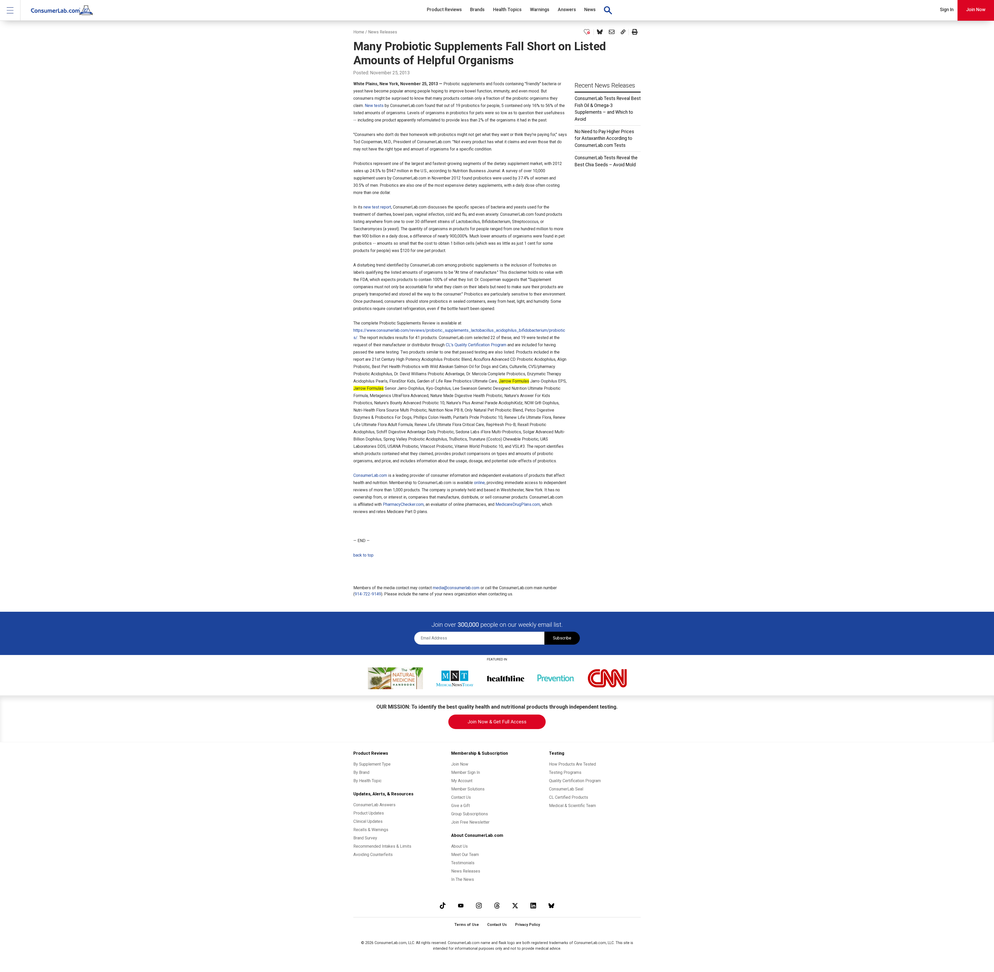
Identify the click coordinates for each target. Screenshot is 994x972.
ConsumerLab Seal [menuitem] (566, 789)
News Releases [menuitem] (465, 871)
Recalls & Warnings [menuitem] (370, 829)
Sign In (947, 9)
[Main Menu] (10, 10)
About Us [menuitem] (459, 846)
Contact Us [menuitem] (461, 797)
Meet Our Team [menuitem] (465, 854)
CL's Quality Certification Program (476, 344)
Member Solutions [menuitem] (468, 789)
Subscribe (562, 638)
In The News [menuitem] (462, 879)
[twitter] (515, 905)
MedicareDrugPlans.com (517, 504)
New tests (374, 105)
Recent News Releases (605, 85)
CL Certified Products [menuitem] (568, 797)
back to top (363, 555)
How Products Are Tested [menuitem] (572, 764)
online (479, 482)
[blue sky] (551, 905)
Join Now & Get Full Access (497, 721)
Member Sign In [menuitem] (465, 772)
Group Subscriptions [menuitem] (469, 813)
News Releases (382, 32)
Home (358, 32)
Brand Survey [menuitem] (365, 838)
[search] (608, 10)
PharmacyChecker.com (403, 504)
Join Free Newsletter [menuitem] (470, 822)
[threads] (497, 905)
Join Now (975, 9)
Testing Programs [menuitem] (565, 772)
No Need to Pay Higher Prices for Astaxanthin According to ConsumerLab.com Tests (604, 138)
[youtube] (461, 905)
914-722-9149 (368, 594)
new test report (377, 207)
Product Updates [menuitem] (368, 813)
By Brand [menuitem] (361, 772)
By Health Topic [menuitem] (367, 780)
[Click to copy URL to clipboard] (623, 32)
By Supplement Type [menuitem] (372, 764)
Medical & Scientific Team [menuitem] (572, 805)
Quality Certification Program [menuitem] (575, 780)
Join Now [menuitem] (459, 764)
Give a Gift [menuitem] (460, 805)
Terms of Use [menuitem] (466, 925)
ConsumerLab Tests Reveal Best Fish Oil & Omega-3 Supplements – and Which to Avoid (608, 108)
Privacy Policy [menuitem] (527, 925)
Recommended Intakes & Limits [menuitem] (382, 846)
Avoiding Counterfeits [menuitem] (373, 854)
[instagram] (479, 905)
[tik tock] (442, 905)
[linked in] (533, 905)
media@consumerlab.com (456, 587)
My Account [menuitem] (461, 780)
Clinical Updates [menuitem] (368, 821)
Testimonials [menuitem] (462, 862)
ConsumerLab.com (370, 475)
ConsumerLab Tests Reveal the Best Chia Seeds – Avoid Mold (606, 161)
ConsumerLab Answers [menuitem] (374, 804)
